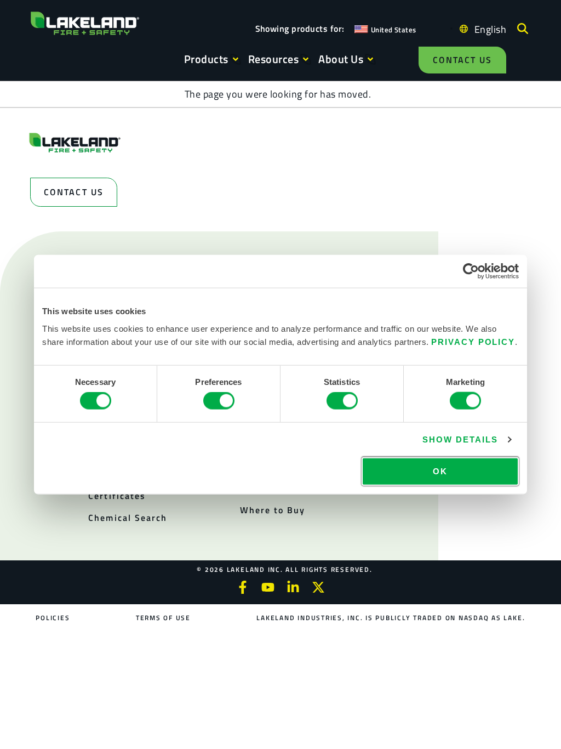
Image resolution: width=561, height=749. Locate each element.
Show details (459, 439)
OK (440, 470)
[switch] (218, 401)
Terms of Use (163, 617)
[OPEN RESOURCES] (305, 59)
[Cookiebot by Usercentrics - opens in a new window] (471, 271)
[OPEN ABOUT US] (370, 59)
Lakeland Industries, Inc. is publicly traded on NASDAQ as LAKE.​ (390, 617)
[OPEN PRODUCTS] (235, 59)
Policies (53, 617)
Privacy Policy (473, 341)
